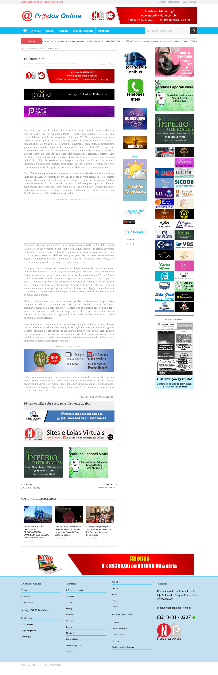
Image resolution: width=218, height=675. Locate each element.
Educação (70, 621)
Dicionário (130, 239)
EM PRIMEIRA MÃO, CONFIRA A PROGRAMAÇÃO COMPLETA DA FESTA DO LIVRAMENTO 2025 (36, 532)
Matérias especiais (73, 645)
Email (112, 64)
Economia (70, 615)
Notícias (36, 30)
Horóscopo (116, 641)
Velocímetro (131, 244)
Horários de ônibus (119, 629)
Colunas (63, 30)
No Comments (72, 64)
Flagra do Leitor (72, 639)
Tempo (114, 600)
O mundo (70, 651)
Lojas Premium (27, 624)
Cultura (69, 602)
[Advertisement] (69, 222)
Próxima (110, 484)
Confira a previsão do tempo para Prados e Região (42, 2)
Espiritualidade (60, 64)
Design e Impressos (28, 630)
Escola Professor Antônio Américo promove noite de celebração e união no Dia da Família (52, 41)
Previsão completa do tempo (123, 647)
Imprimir (102, 64)
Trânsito (115, 607)
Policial (115, 582)
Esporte (69, 627)
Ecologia (69, 608)
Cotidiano (70, 596)
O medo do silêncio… (107, 487)
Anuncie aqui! (174, 2)
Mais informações (83, 30)
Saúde (114, 594)
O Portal (161, 2)
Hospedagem (26, 637)
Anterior (28, 484)
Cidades (49, 30)
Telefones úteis (118, 635)
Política (115, 588)
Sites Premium (26, 618)
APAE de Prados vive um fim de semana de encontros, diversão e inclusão (125, 41)
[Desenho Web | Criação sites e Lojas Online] (169, 631)
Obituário (103, 30)
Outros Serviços (189, 2)
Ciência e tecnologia (74, 590)
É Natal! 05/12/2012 (30, 488)
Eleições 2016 (72, 633)
